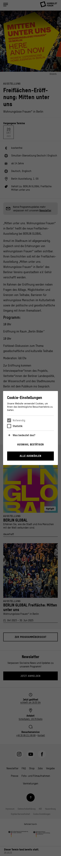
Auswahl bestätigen (30, 444)
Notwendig (19, 420)
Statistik (17, 426)
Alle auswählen (30, 455)
